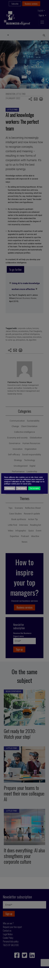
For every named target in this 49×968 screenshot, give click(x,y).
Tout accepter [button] (34, 488)
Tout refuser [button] (21, 488)
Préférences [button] (10, 488)
